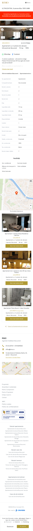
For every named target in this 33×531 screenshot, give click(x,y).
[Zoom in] (30, 205)
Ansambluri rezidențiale (9, 387)
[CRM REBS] (20, 510)
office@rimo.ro (10, 349)
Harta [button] (29, 37)
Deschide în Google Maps (13, 357)
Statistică (17, 522)
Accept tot (23, 526)
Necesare (9, 522)
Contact (4, 397)
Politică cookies (6, 404)
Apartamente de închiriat (16, 477)
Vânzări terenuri (16, 460)
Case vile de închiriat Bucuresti (16, 496)
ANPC (3, 401)
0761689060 (19, 346)
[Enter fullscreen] (30, 181)
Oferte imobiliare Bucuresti (10, 73)
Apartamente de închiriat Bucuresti (16, 479)
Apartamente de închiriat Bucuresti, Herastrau (16, 486)
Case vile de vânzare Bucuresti (16, 452)
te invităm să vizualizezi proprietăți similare (16, 16)
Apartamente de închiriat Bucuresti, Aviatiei (16, 481)
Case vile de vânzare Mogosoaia (16, 456)
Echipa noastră (6, 395)
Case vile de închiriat (16, 494)
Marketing (26, 522)
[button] (2, 29)
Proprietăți (5, 384)
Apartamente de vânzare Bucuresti (17, 429)
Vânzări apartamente (16, 426)
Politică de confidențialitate (10, 407)
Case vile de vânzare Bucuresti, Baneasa (16, 454)
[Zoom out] (30, 208)
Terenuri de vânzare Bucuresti (16, 463)
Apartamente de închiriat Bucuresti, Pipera (16, 488)
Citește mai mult (7, 69)
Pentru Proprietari (7, 392)
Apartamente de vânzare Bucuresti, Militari (16, 431)
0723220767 (10, 346)
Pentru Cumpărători (8, 390)
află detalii (22, 518)
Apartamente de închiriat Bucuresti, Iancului (16, 490)
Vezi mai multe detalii (16, 246)
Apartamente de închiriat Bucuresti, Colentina (16, 484)
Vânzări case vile (16, 450)
